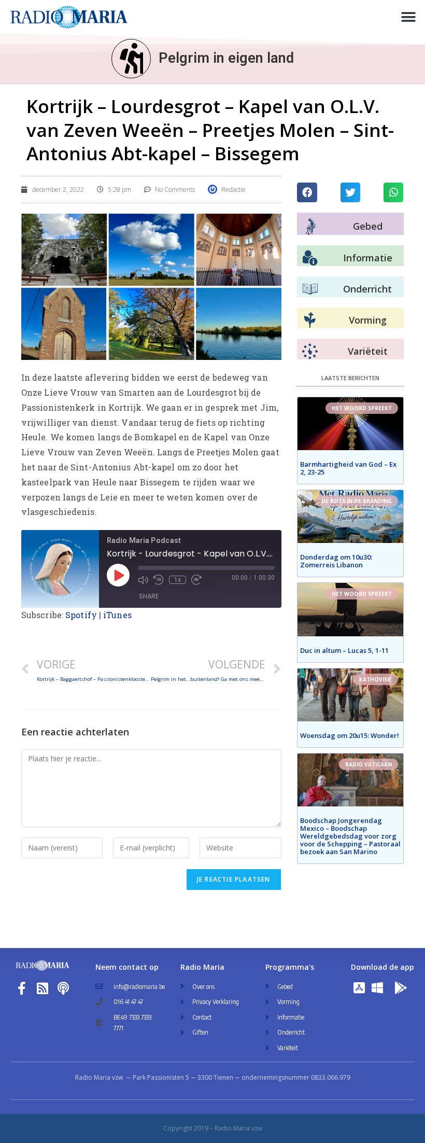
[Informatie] (310, 258)
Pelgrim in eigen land (226, 58)
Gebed (367, 226)
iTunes (117, 614)
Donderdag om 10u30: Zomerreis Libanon (336, 560)
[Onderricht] (310, 289)
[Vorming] (310, 320)
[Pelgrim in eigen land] (131, 58)
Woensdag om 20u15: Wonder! (349, 735)
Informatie (367, 258)
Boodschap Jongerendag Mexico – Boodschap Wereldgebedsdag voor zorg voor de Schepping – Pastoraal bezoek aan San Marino (350, 836)
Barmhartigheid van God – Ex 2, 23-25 (348, 468)
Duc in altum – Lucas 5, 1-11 (344, 650)
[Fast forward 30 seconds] (196, 580)
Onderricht (367, 289)
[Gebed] (310, 226)
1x (177, 579)
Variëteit (368, 351)
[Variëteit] (310, 351)
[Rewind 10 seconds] (158, 580)
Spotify (81, 614)
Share (149, 596)
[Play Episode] (118, 575)
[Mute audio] (143, 579)
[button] (408, 17)
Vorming (368, 320)
